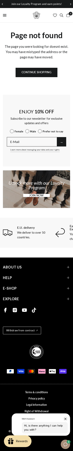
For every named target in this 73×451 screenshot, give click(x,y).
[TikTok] (34, 310)
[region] (36, 4)
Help (7, 278)
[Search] (61, 15)
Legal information (36, 404)
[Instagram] (14, 310)
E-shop (10, 288)
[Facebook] (5, 310)
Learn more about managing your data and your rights (35, 149)
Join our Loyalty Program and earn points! (36, 3)
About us (12, 267)
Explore (11, 299)
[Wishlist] (55, 15)
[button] (36, 195)
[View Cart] (67, 15)
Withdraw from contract (20, 330)
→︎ (61, 142)
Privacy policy (36, 398)
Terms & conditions (36, 392)
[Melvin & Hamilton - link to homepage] (36, 15)
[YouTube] (24, 310)
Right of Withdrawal (36, 411)
